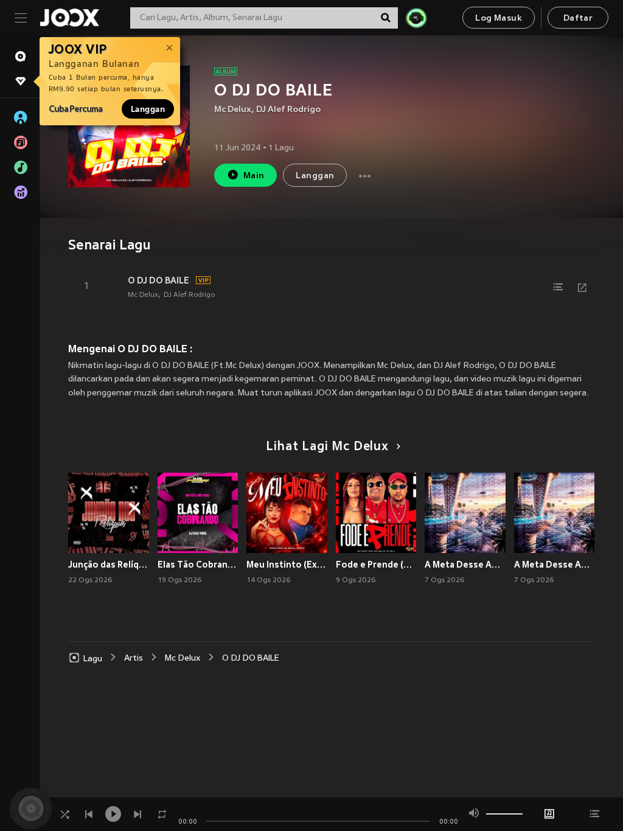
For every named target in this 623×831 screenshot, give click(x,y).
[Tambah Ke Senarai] (558, 287)
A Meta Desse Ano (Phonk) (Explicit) (554, 564)
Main (254, 176)
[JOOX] (69, 18)
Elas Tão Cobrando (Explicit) (198, 564)
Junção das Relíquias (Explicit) (108, 564)
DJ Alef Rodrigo (288, 109)
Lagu (92, 658)
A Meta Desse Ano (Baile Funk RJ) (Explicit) (465, 564)
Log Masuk (498, 18)
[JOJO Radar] (416, 17)
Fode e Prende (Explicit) (376, 564)
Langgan (148, 109)
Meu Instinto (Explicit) (286, 564)
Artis (133, 658)
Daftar (578, 18)
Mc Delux (232, 109)
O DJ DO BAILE (158, 280)
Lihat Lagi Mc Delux (327, 447)
